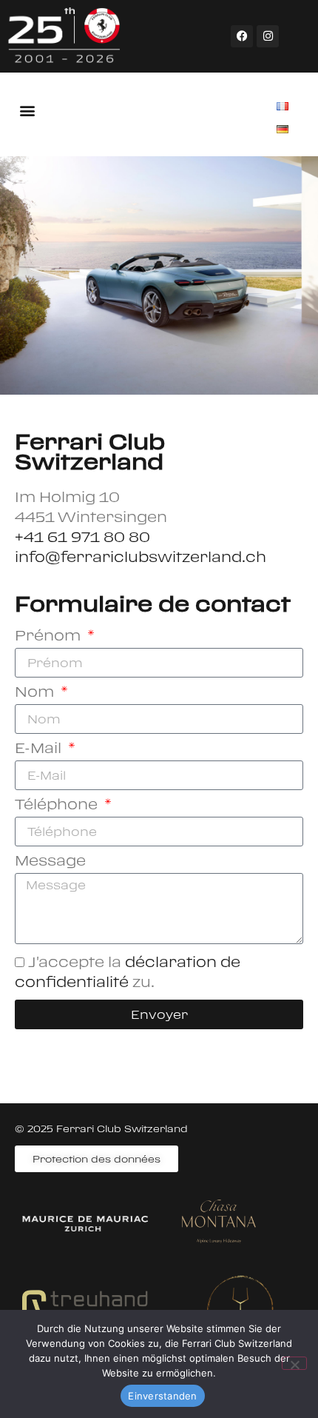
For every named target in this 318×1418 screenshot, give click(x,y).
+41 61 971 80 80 (82, 536)
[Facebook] (242, 36)
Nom (36, 691)
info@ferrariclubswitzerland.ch (140, 556)
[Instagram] (268, 36)
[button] (27, 110)
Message (50, 860)
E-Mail (40, 748)
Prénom (49, 635)
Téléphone (58, 804)
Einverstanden (162, 1396)
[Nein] (294, 1363)
